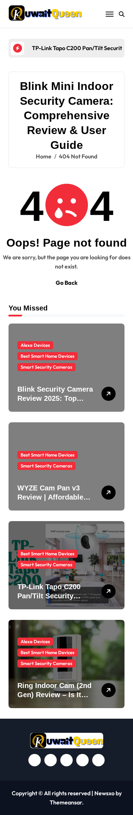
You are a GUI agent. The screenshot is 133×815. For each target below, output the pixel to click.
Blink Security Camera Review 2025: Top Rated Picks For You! (55, 398)
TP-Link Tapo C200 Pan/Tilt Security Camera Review (49, 596)
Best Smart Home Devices (47, 356)
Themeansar (66, 802)
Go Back (67, 282)
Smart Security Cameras (46, 367)
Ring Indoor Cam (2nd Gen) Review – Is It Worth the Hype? (54, 695)
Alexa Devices (35, 345)
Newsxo (104, 793)
